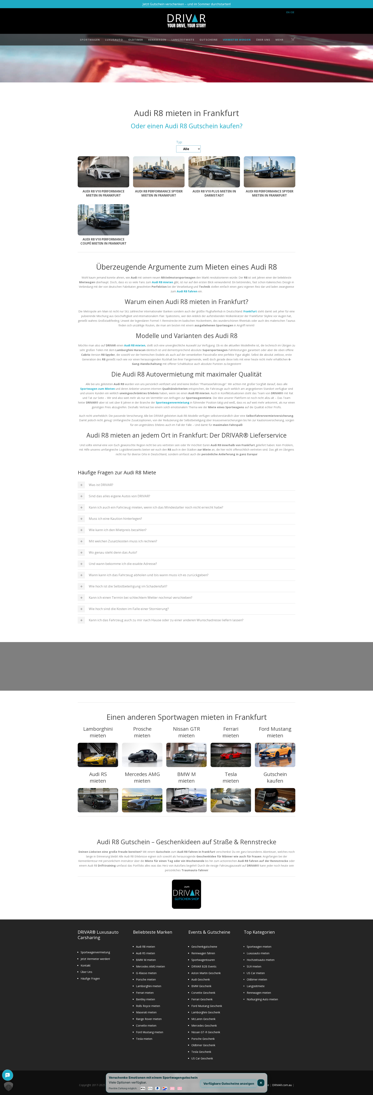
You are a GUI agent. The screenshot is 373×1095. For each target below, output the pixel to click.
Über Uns (263, 39)
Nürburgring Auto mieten (262, 999)
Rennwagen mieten (259, 993)
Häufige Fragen (90, 978)
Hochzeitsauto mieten (261, 960)
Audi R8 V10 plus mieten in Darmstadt (214, 193)
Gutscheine (209, 39)
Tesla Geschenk (201, 1052)
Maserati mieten (146, 1012)
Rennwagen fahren (203, 953)
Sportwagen (90, 39)
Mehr (279, 39)
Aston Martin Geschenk (206, 973)
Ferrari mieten (145, 993)
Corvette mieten (146, 1025)
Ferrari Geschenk (202, 999)
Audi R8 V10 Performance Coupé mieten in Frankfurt (103, 241)
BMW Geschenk (201, 986)
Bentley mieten (145, 999)
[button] (8, 1086)
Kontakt (86, 965)
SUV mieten (254, 966)
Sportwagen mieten (259, 946)
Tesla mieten (144, 1039)
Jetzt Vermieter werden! (95, 959)
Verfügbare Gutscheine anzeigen (228, 1083)
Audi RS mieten (145, 953)
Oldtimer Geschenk (203, 1045)
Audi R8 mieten (145, 946)
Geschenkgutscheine (204, 946)
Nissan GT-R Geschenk (205, 1032)
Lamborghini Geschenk (205, 1012)
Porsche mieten (146, 979)
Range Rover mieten (149, 1019)
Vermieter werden (237, 39)
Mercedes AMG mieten (150, 966)
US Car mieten (256, 973)
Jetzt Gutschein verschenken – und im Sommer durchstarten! (187, 4)
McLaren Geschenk (203, 1019)
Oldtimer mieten (257, 979)
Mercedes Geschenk (204, 1025)
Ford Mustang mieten (149, 1032)
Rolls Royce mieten (148, 1006)
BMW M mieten (146, 960)
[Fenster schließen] (260, 1082)
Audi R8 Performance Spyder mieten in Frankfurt (159, 193)
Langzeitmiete (183, 39)
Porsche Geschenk (203, 1039)
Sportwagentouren (203, 960)
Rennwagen (157, 39)
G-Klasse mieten (146, 973)
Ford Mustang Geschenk (206, 1006)
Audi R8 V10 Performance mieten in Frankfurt (103, 193)
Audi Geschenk (200, 979)
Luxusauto (114, 39)
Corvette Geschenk (203, 993)
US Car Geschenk (202, 1058)
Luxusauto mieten (258, 953)
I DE (292, 12)
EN (287, 12)
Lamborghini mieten (148, 986)
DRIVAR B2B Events (203, 966)
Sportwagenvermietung (95, 952)
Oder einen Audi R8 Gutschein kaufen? (186, 126)
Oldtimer (135, 39)
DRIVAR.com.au (282, 1085)
